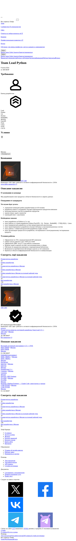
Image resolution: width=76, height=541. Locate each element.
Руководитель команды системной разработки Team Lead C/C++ (22, 330)
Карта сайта (9, 442)
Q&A (6, 539)
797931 (26, 528)
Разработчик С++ (6, 369)
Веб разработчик (6, 280)
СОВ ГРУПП (5, 385)
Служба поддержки (11, 466)
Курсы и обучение (23, 58)
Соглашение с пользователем (14, 472)
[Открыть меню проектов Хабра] (1, 17)
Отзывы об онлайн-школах (14, 450)
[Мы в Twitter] (15, 496)
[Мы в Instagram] (45, 511)
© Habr (3, 530)
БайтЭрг (4, 364)
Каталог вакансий (11, 438)
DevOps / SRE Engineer (8, 376)
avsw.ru (3, 184)
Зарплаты (51, 58)
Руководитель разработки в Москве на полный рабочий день (21, 277)
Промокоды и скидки (12, 454)
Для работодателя (11, 462)
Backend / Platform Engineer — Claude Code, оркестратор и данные (23, 383)
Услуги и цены (10, 435)
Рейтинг (45, 58)
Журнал (57, 58)
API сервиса (9, 464)
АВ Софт (24, 181)
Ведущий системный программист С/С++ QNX (17, 346)
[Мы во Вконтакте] (15, 511)
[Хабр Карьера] (8, 19)
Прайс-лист (9, 476)
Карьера (10, 539)
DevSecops (4, 362)
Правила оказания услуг (13, 474)
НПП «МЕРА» (6, 357)
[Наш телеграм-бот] (45, 527)
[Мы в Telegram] (15, 527)
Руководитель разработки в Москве (13, 266)
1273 (13, 528)
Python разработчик (7, 262)
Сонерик (4, 371)
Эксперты (32, 58)
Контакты (8, 443)
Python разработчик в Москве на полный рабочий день (19, 273)
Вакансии (4, 58)
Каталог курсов (10, 440)
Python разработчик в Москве (11, 269)
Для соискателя (10, 460)
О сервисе (8, 433)
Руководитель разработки (9, 259)
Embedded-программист (9, 355)
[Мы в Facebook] (45, 496)
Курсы (15, 539)
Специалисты (12, 58)
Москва (11, 332)
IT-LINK (4, 378)
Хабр (2, 539)
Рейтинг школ (9, 452)
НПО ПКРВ (5, 347)
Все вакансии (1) (11, 184)
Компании (39, 58)
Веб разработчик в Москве (10, 284)
